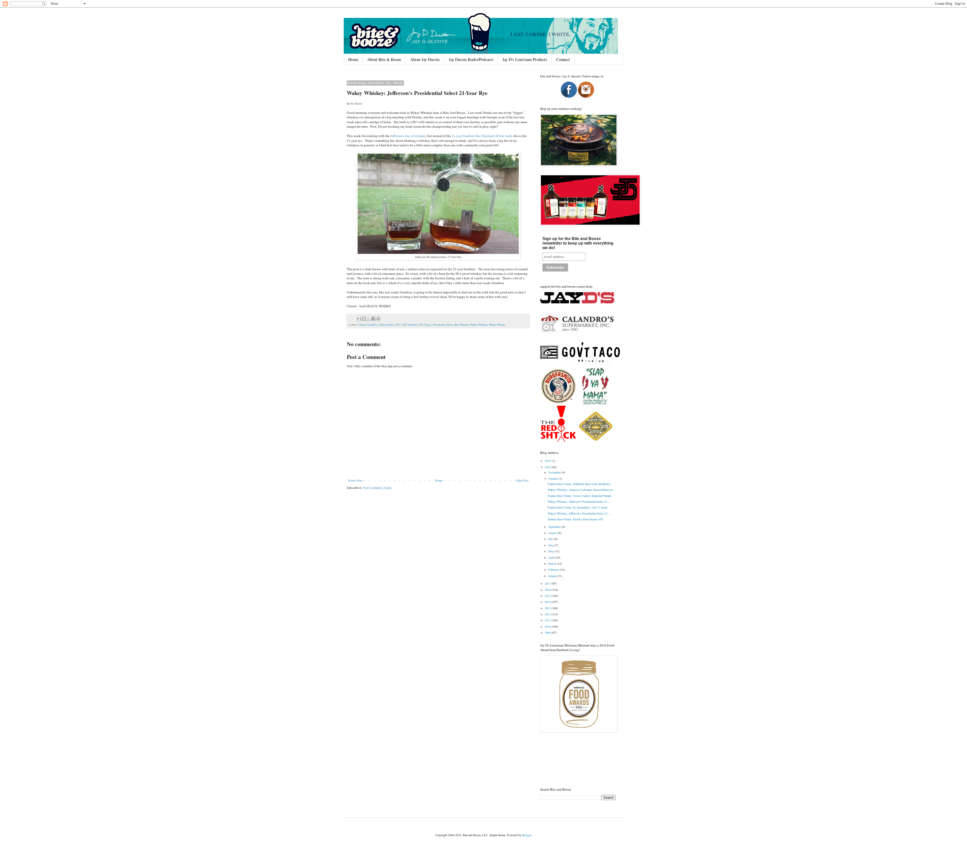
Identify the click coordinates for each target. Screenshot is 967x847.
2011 (548, 620)
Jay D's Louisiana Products (524, 59)
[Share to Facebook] (373, 318)
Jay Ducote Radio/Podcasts (471, 59)
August (553, 533)
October (553, 479)
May (551, 551)
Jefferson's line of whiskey (408, 135)
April (551, 557)
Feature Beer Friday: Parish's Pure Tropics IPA (576, 519)
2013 (548, 608)
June (551, 545)
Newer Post (355, 480)
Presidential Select (443, 324)
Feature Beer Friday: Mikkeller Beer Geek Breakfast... (580, 484)
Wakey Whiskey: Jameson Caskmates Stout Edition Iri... (581, 490)
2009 (548, 632)
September (555, 527)
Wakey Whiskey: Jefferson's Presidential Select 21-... (579, 501)
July (551, 539)
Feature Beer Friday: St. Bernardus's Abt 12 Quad (577, 507)
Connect (563, 59)
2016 (548, 590)
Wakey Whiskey (479, 324)
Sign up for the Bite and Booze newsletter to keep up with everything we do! (577, 243)
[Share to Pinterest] (378, 318)
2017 (548, 583)
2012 (548, 614)
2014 (548, 602)
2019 (548, 461)
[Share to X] (368, 318)
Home (353, 59)
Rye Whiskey (462, 324)
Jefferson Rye (386, 324)
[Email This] (359, 318)
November (555, 472)
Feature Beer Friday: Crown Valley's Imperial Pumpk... (580, 496)
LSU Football (409, 324)
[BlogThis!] (363, 318)
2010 (548, 626)
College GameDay (367, 324)
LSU (397, 324)
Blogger (526, 835)
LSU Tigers (424, 324)
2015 (548, 596)
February (554, 569)
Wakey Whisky (497, 324)
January (553, 576)
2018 (548, 467)
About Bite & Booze (384, 59)
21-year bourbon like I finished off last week (482, 135)
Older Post (521, 480)
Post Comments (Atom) (377, 488)
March (552, 563)
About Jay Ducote (425, 59)
